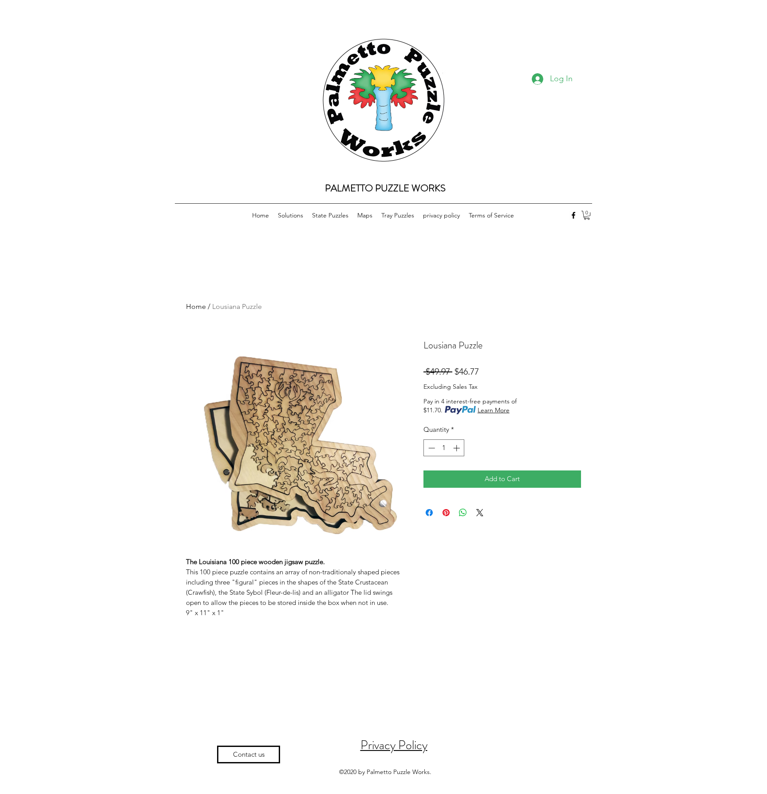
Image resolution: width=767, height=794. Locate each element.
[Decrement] (431, 448)
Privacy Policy (393, 745)
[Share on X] (479, 512)
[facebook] (573, 215)
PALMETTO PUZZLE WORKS (385, 188)
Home (196, 306)
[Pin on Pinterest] (446, 512)
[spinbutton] (444, 448)
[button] (586, 215)
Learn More (494, 410)
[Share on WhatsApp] (463, 512)
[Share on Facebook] (429, 512)
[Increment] (457, 448)
